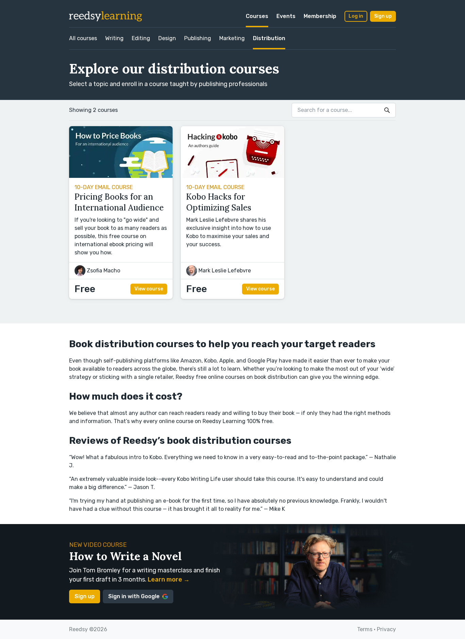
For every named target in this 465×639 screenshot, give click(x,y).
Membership (320, 16)
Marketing (232, 38)
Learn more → (169, 579)
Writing (114, 38)
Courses (257, 16)
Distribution (269, 38)
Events (285, 16)
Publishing (197, 38)
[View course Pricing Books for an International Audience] (121, 176)
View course (148, 289)
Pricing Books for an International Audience (119, 202)
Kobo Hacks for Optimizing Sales (218, 202)
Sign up (383, 16)
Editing (141, 38)
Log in (356, 16)
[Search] (387, 110)
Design (167, 38)
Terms (364, 629)
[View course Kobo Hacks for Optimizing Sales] (232, 176)
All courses (83, 38)
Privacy (386, 629)
